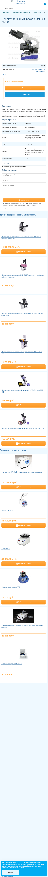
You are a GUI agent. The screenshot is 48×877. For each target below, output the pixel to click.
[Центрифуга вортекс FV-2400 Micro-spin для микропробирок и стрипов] (23, 615)
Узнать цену (26, 88)
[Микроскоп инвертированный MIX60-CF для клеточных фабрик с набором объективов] (23, 265)
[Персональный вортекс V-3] (23, 577)
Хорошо (10, 872)
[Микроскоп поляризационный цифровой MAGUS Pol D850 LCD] (23, 418)
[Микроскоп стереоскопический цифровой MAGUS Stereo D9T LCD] (23, 380)
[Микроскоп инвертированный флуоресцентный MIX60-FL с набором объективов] (23, 227)
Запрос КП (26, 94)
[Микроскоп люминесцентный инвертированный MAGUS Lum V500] (23, 342)
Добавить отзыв (24, 200)
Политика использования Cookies (13, 868)
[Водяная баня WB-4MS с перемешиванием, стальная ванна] (23, 462)
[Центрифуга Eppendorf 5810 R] (23, 654)
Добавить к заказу (24, 252)
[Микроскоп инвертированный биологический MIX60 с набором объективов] (23, 303)
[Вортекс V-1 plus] (23, 500)
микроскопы (30, 215)
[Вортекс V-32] (23, 539)
